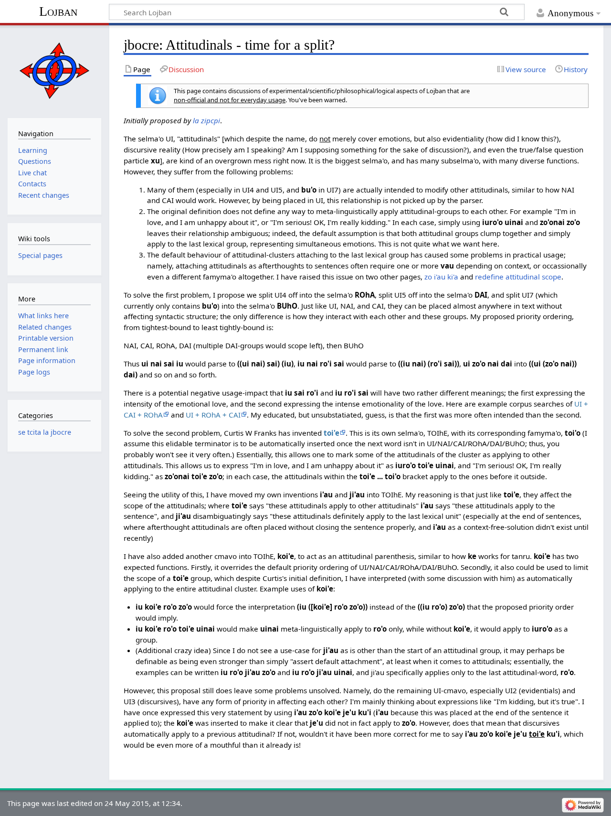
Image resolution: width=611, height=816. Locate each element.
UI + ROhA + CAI (213, 414)
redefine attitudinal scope (518, 276)
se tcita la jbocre (44, 432)
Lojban (58, 11)
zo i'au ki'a (441, 276)
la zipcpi (206, 120)
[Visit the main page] (54, 70)
